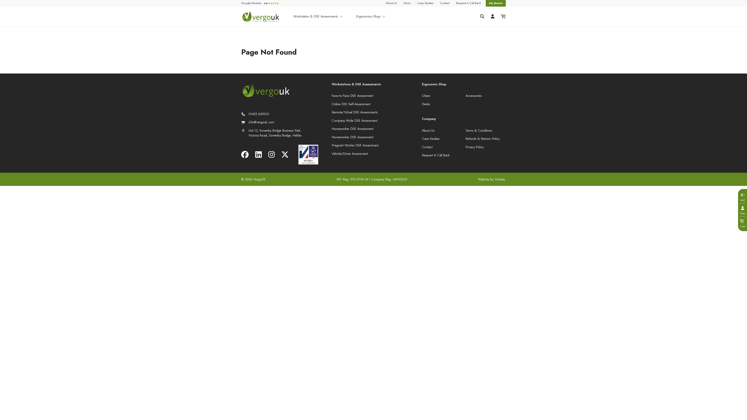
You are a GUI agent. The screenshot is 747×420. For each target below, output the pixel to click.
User (742, 213)
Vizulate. (500, 179)
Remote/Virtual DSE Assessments (355, 112)
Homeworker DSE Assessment (352, 128)
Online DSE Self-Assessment (351, 104)
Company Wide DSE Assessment (354, 120)
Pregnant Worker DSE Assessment (355, 145)
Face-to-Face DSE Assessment (352, 95)
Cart (742, 226)
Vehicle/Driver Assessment (350, 153)
